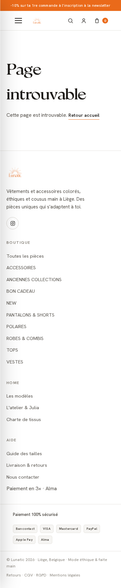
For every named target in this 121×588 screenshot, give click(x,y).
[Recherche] (70, 21)
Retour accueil (83, 115)
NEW (11, 303)
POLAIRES (16, 326)
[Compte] (84, 21)
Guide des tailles (24, 453)
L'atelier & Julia (22, 407)
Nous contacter (22, 477)
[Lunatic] (46, 20)
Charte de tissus (23, 419)
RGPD (41, 575)
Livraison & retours (26, 465)
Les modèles (19, 396)
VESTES (14, 362)
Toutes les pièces (25, 256)
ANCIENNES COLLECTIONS (34, 279)
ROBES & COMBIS (25, 338)
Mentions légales (65, 575)
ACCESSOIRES (21, 267)
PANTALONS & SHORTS (30, 315)
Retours (13, 575)
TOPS (12, 350)
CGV (28, 575)
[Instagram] (12, 223)
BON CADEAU (20, 291)
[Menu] (18, 20)
